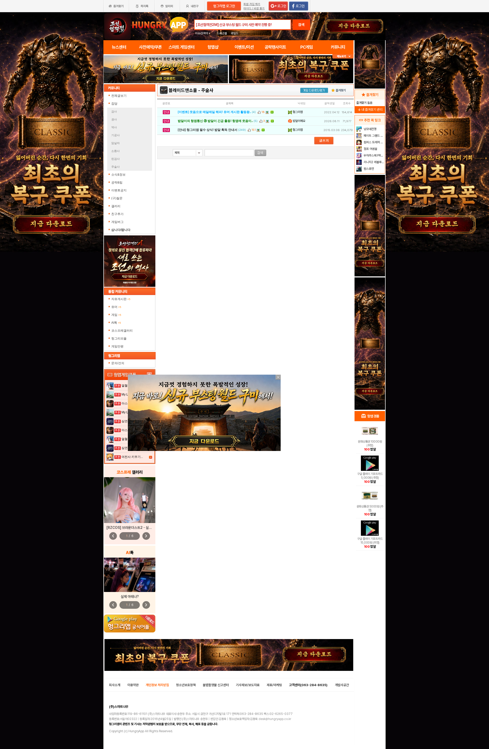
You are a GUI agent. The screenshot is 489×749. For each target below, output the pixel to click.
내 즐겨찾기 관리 (370, 109)
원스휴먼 (368, 169)
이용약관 (133, 685)
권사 (114, 119)
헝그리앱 (297, 112)
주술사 (115, 166)
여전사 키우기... (132, 457)
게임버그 (117, 222)
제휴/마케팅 (274, 685)
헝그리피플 (119, 338)
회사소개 (114, 685)
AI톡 (116, 322)
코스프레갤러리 (122, 330)
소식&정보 (118, 174)
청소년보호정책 (186, 685)
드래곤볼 (222, 33)
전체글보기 (119, 95)
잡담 (114, 103)
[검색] (260, 153)
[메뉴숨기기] (343, 56)
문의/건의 (117, 363)
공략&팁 (117, 182)
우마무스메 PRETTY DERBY (374, 155)
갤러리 (115, 206)
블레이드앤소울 (183, 90)
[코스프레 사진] (129, 500)
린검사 (115, 158)
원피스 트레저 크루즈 (374, 142)
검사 (114, 111)
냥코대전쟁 (369, 129)
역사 (114, 127)
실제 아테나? (130, 597)
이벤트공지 (119, 190)
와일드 (234, 33)
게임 (116, 315)
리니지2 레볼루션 (373, 162)
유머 (116, 307)
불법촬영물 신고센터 (216, 685)
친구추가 (117, 214)
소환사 (115, 150)
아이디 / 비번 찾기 (254, 8)
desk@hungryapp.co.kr (275, 719)
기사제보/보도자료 (248, 685)
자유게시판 (120, 299)
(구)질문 (117, 198)
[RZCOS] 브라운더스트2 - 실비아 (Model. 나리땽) (143, 528)
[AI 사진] (129, 575)
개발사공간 (342, 685)
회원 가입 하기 (251, 4)
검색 (301, 25)
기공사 (115, 135)
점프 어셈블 (370, 149)
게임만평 (117, 346)
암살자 (115, 143)
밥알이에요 (298, 121)
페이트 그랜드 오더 (374, 135)
